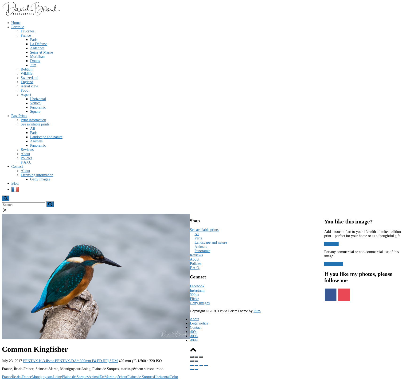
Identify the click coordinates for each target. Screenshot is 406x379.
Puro (257, 311)
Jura (33, 65)
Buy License (333, 264)
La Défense (38, 44)
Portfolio (17, 27)
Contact (17, 166)
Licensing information (37, 175)
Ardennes (37, 48)
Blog (15, 183)
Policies (26, 158)
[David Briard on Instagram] (344, 295)
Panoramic (38, 107)
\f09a (193, 332)
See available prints (35, 124)
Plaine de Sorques (75, 377)
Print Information (33, 120)
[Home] (31, 15)
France (26, 35)
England (27, 82)
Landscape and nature (46, 137)
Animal (94, 377)
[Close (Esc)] (192, 357)
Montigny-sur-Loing (47, 377)
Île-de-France (22, 377)
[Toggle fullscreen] (196, 357)
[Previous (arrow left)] (192, 361)
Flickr (194, 299)
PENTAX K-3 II (35, 361)
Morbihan (37, 57)
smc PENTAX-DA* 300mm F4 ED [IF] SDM (83, 361)
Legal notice (199, 323)
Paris (33, 40)
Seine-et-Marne (41, 52)
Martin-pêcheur (116, 377)
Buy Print (331, 244)
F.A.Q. (26, 162)
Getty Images (40, 179)
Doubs (35, 61)
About (25, 154)
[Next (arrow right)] (196, 361)
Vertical (35, 103)
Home (15, 23)
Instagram (197, 290)
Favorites (27, 31)
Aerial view (29, 86)
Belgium (27, 69)
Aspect (26, 95)
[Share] (196, 365)
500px (194, 295)
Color (174, 377)
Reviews (27, 150)
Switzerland (29, 78)
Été (102, 377)
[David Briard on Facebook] (330, 295)
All (32, 128)
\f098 (194, 336)
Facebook (197, 286)
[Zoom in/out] (201, 357)
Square (35, 111)
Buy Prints (19, 116)
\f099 (194, 340)
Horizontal (38, 99)
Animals (36, 141)
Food (24, 90)
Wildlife (26, 73)
